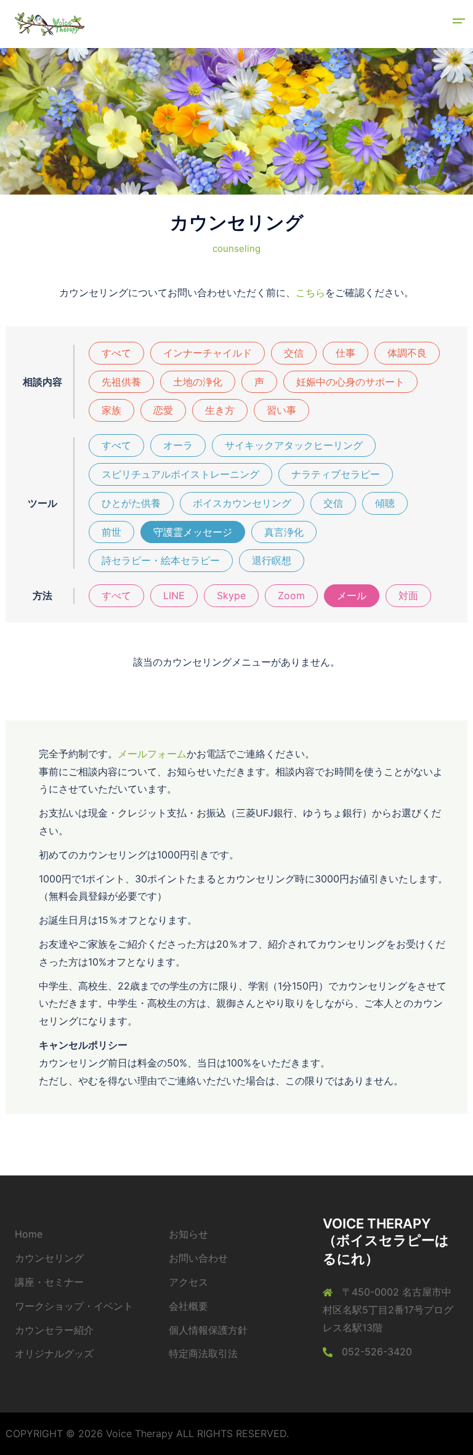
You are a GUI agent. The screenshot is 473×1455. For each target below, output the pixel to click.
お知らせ (188, 1234)
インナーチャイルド (207, 353)
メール (351, 595)
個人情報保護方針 (208, 1330)
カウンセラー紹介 (54, 1330)
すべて (116, 353)
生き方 (220, 410)
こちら (310, 292)
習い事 (281, 410)
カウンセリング (49, 1258)
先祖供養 (121, 382)
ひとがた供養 (131, 503)
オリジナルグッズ (54, 1353)
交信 (294, 353)
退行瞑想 (271, 560)
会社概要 (188, 1306)
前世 (111, 532)
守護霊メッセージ (192, 532)
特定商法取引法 (203, 1353)
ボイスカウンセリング (242, 503)
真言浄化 (284, 532)
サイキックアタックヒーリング (294, 445)
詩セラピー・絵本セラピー (161, 560)
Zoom (291, 595)
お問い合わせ (198, 1258)
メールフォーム (152, 754)
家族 (111, 410)
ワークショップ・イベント (74, 1306)
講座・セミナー (49, 1282)
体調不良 (407, 353)
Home (28, 1234)
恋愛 (163, 410)
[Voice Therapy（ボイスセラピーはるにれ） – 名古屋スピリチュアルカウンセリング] (49, 23)
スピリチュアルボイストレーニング (180, 474)
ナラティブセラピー (335, 474)
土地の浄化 (197, 382)
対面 (408, 595)
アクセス (188, 1282)
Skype (231, 595)
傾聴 (385, 503)
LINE (174, 595)
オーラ (178, 445)
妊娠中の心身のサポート (350, 382)
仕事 (345, 353)
